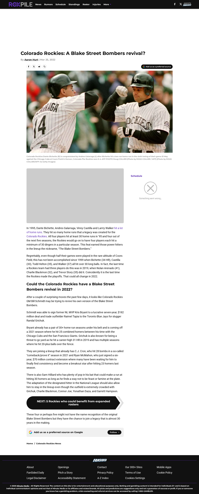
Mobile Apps (164, 467)
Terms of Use (133, 472)
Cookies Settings (135, 478)
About (30, 467)
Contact (102, 467)
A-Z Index (103, 478)
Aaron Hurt (31, 59)
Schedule (61, 4)
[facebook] (174, 4)
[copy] (44, 66)
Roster (86, 4)
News (38, 4)
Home (30, 443)
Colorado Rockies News (48, 443)
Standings (74, 4)
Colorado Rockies (37, 236)
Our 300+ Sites (133, 467)
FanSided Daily (35, 472)
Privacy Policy (105, 472)
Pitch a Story (65, 472)
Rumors (48, 4)
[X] (181, 4)
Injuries (97, 4)
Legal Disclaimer (36, 478)
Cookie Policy (164, 472)
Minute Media (23, 486)
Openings (63, 467)
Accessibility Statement (72, 478)
